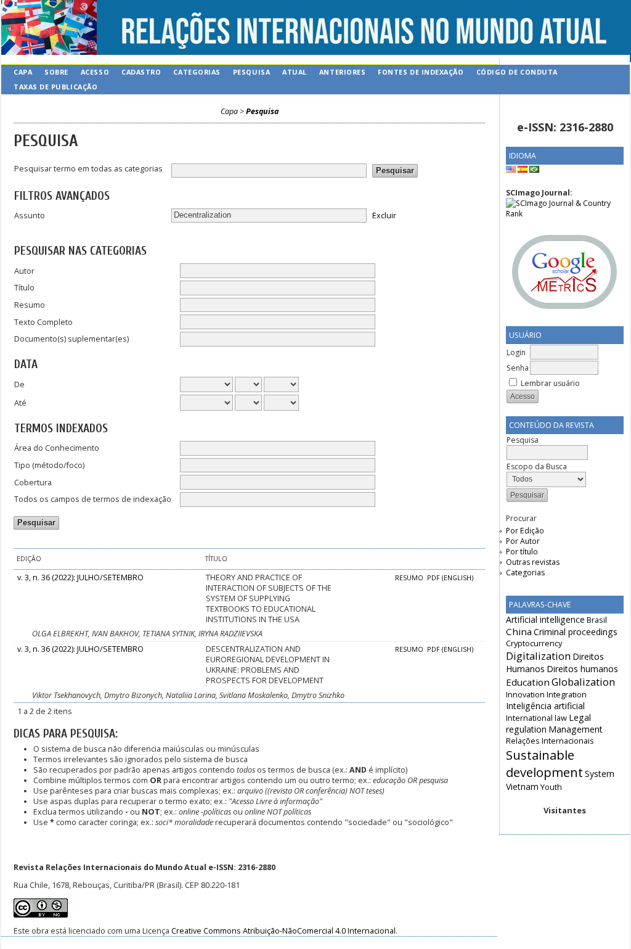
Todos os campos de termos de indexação (92, 499)
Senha (518, 368)
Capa (23, 71)
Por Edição (525, 530)
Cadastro (141, 71)
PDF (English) (450, 577)
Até (20, 403)
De (19, 384)
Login (516, 352)
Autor (24, 271)
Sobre (56, 71)
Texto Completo (43, 322)
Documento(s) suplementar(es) (71, 339)
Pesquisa (251, 71)
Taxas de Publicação (55, 86)
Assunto (29, 215)
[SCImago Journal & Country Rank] (565, 213)
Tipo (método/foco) (49, 465)
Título (24, 287)
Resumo (29, 305)
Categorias (525, 572)
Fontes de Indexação (420, 71)
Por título (522, 551)
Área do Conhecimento (56, 448)
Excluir (384, 215)
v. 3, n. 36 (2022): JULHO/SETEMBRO (80, 577)
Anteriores (342, 71)
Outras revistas (533, 562)
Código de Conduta (517, 71)
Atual (294, 71)
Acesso (95, 71)
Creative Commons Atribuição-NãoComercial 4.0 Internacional (283, 931)
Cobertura (33, 482)
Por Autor (523, 541)
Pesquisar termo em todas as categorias (88, 168)
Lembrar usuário (550, 383)
